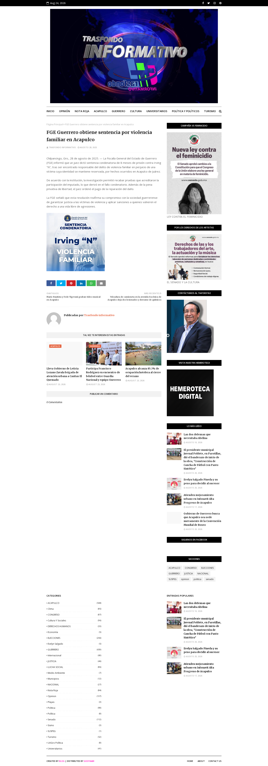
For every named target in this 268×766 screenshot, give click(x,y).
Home (190, 761)
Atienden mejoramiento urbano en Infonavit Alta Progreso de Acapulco (199, 499)
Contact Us (215, 761)
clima (74, 608)
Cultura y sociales (74, 620)
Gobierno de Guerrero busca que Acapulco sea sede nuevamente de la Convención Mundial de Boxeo (202, 519)
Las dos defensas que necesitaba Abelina (197, 436)
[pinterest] (220, 3)
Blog (62, 761)
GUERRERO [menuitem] (118, 111)
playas (74, 702)
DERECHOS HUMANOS (74, 626)
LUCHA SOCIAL (74, 667)
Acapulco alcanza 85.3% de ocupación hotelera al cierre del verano (143, 372)
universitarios (74, 748)
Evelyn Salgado (74, 643)
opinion (185, 579)
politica (197, 579)
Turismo (74, 737)
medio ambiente (74, 672)
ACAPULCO (174, 567)
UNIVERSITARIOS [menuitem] (156, 111)
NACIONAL (203, 573)
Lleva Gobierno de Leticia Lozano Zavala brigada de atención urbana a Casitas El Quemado (64, 374)
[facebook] (203, 3)
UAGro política (74, 742)
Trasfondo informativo (62, 147)
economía (74, 632)
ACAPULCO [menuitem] (100, 111)
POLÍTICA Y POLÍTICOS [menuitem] (185, 111)
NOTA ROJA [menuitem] (82, 111)
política (74, 713)
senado (210, 579)
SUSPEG (172, 579)
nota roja (74, 690)
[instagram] (215, 3)
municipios (74, 678)
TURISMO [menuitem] (210, 111)
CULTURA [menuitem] (136, 111)
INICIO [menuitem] (50, 111)
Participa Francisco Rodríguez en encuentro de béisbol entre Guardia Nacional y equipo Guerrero (103, 374)
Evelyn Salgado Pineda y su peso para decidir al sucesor (202, 481)
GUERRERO (174, 573)
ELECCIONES (207, 567)
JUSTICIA (188, 573)
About (201, 761)
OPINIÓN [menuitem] (64, 111)
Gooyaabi (89, 761)
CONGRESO (191, 567)
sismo (74, 725)
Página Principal (54, 124)
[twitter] (209, 3)
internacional (74, 655)
